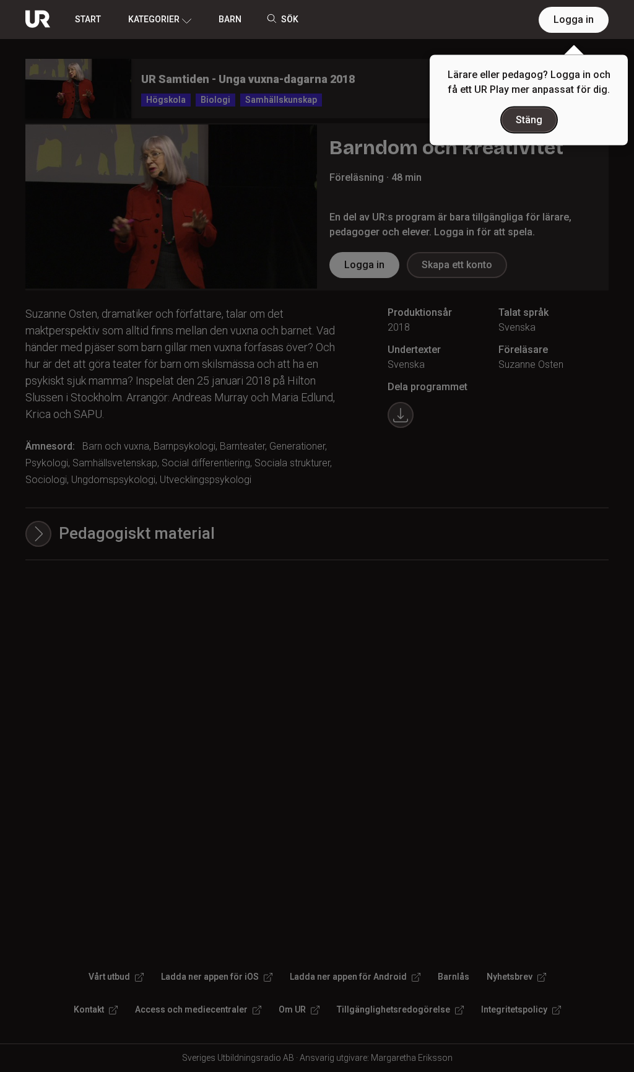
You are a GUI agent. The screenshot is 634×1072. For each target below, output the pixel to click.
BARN (230, 19)
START (88, 19)
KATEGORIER (154, 19)
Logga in (574, 19)
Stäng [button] (529, 120)
